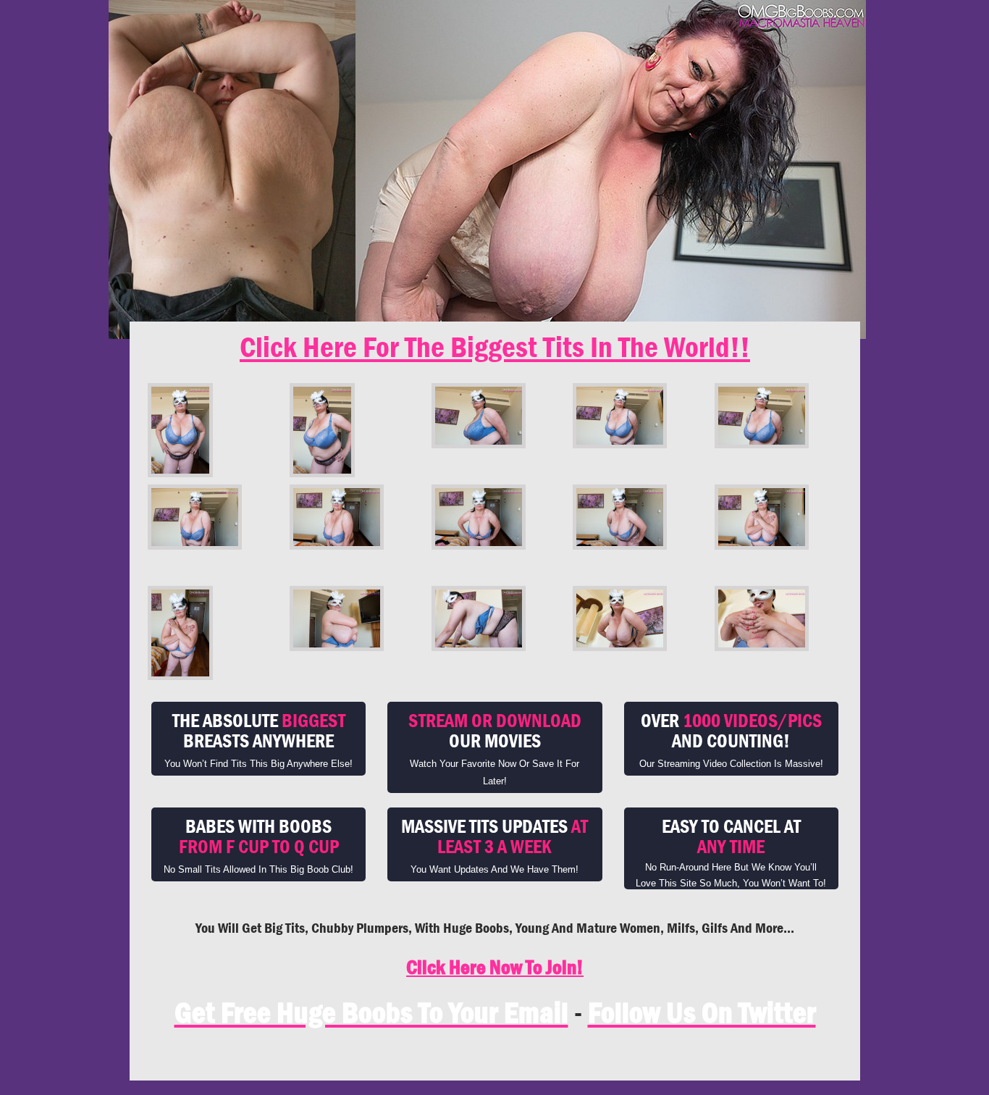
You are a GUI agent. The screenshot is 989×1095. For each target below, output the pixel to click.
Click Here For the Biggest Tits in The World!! (495, 347)
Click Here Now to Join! (495, 967)
